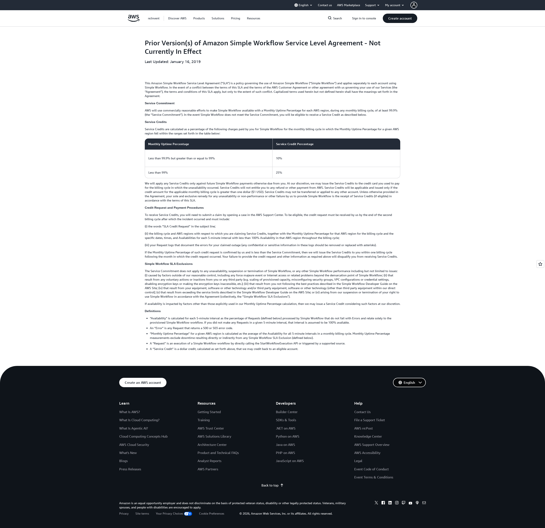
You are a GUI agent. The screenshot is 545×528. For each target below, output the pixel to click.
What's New (128, 453)
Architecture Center (212, 444)
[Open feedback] (540, 264)
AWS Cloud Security (134, 444)
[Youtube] (410, 503)
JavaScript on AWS (290, 461)
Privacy (124, 513)
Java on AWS (285, 444)
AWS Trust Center (211, 428)
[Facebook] (383, 503)
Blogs (123, 461)
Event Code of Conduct (371, 469)
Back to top (269, 485)
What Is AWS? (129, 412)
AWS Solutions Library (214, 436)
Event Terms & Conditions (373, 477)
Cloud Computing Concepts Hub (143, 436)
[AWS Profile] (413, 5)
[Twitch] (403, 503)
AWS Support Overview (371, 444)
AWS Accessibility (367, 453)
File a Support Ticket (369, 420)
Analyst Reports (209, 461)
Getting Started (209, 412)
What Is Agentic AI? (133, 428)
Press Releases (130, 469)
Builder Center (287, 412)
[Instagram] (397, 503)
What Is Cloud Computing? (139, 420)
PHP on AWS (285, 453)
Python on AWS (287, 436)
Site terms (142, 513)
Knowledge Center (368, 436)
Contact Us (362, 412)
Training (204, 420)
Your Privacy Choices (169, 513)
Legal (358, 461)
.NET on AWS (285, 428)
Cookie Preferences (211, 513)
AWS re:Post (363, 428)
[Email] (424, 503)
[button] (177, 18)
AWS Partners (208, 469)
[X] (376, 503)
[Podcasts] (417, 503)
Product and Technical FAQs (218, 453)
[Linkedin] (390, 503)
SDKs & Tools (286, 420)
